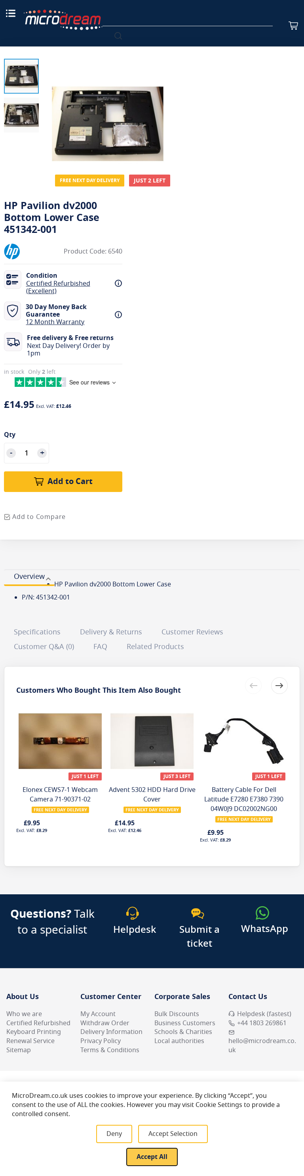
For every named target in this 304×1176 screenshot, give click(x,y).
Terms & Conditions (109, 1050)
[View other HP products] (27, 251)
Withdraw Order (104, 1023)
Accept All (152, 1157)
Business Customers (184, 1023)
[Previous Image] (51, 108)
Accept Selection (173, 1134)
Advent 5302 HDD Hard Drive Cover (152, 794)
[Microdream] (63, 20)
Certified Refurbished (38, 1023)
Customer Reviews (192, 632)
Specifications (37, 632)
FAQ (100, 647)
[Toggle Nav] (10, 13)
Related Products (155, 647)
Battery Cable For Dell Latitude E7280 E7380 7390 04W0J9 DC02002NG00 (243, 799)
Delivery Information (111, 1032)
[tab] (29, 577)
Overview (29, 576)
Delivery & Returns (111, 632)
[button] (21, 76)
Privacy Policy (100, 1041)
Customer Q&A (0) (44, 647)
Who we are (24, 1014)
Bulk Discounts (176, 1014)
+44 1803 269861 (262, 1023)
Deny (114, 1134)
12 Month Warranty (55, 322)
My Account (98, 1014)
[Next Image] (165, 108)
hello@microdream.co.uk (262, 1045)
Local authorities (179, 1041)
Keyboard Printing (33, 1032)
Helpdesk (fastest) (264, 1014)
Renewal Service (30, 1041)
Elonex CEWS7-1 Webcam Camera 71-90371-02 (60, 794)
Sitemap (18, 1050)
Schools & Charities (183, 1032)
